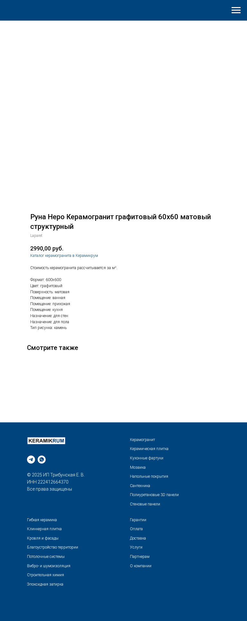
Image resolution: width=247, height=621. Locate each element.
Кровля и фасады (43, 538)
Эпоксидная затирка (45, 584)
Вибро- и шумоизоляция (48, 566)
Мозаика (138, 467)
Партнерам (140, 556)
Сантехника (140, 486)
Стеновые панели (145, 504)
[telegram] (31, 460)
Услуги (136, 547)
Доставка (138, 538)
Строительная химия (45, 575)
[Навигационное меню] (236, 10)
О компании (140, 566)
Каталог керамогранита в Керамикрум (64, 255)
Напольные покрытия (149, 476)
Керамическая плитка (149, 449)
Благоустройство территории (52, 547)
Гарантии (138, 520)
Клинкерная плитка (44, 529)
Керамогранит (142, 440)
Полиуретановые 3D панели (154, 495)
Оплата (136, 529)
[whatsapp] (42, 460)
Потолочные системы (46, 556)
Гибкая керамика (42, 520)
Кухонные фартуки (146, 458)
